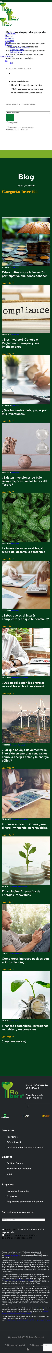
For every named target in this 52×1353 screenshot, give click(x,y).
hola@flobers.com (19, 96)
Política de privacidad (15, 1345)
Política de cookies (38, 1345)
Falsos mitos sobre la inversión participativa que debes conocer (24, 274)
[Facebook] (14, 146)
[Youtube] (48, 1106)
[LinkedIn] (19, 146)
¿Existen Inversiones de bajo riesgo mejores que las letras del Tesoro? (24, 481)
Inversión (15, 267)
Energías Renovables (19, 678)
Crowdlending (16, 954)
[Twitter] (8, 146)
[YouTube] (30, 146)
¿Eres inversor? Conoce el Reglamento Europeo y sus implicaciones (20, 343)
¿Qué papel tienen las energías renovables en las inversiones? (23, 684)
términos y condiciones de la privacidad (23, 1231)
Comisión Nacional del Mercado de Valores (18, 1280)
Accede (3, 56)
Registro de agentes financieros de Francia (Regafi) (25, 1312)
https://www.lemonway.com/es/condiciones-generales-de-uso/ (28, 1320)
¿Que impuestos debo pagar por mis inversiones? (24, 412)
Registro (10, 56)
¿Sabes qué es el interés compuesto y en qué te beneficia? (25, 617)
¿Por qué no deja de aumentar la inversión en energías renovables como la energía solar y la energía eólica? (25, 755)
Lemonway (40, 1308)
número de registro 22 (12, 1256)
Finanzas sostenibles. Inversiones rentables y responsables (25, 1027)
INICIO (20, 186)
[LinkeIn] (38, 1106)
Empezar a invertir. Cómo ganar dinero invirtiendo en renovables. (25, 826)
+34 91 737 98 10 (37, 81)
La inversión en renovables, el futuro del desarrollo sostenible (23, 550)
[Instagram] (24, 146)
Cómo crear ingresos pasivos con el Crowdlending (25, 960)
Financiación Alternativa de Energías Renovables (21, 893)
